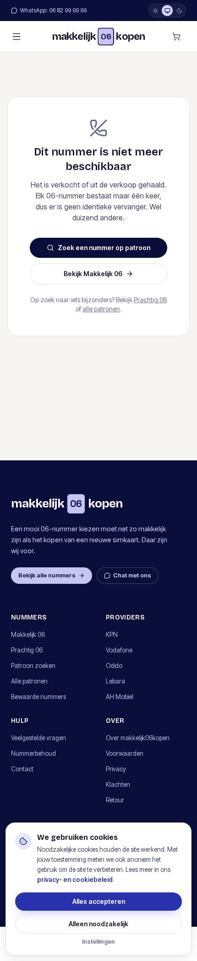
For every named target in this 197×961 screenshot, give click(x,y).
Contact (22, 769)
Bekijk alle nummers (47, 575)
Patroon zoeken (33, 665)
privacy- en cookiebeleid (75, 879)
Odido (114, 665)
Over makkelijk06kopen (138, 738)
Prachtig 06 (150, 300)
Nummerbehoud (33, 753)
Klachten (118, 784)
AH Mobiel (119, 696)
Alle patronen (29, 681)
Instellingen (98, 941)
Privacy (116, 769)
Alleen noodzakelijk (98, 924)
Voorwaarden (124, 753)
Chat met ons (132, 575)
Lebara (115, 681)
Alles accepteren (98, 901)
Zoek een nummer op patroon (104, 247)
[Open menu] (16, 37)
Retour (115, 800)
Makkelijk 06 (28, 634)
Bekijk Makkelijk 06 (93, 274)
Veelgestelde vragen (38, 738)
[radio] (155, 10)
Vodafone (119, 650)
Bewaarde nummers (38, 696)
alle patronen (101, 309)
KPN (112, 634)
